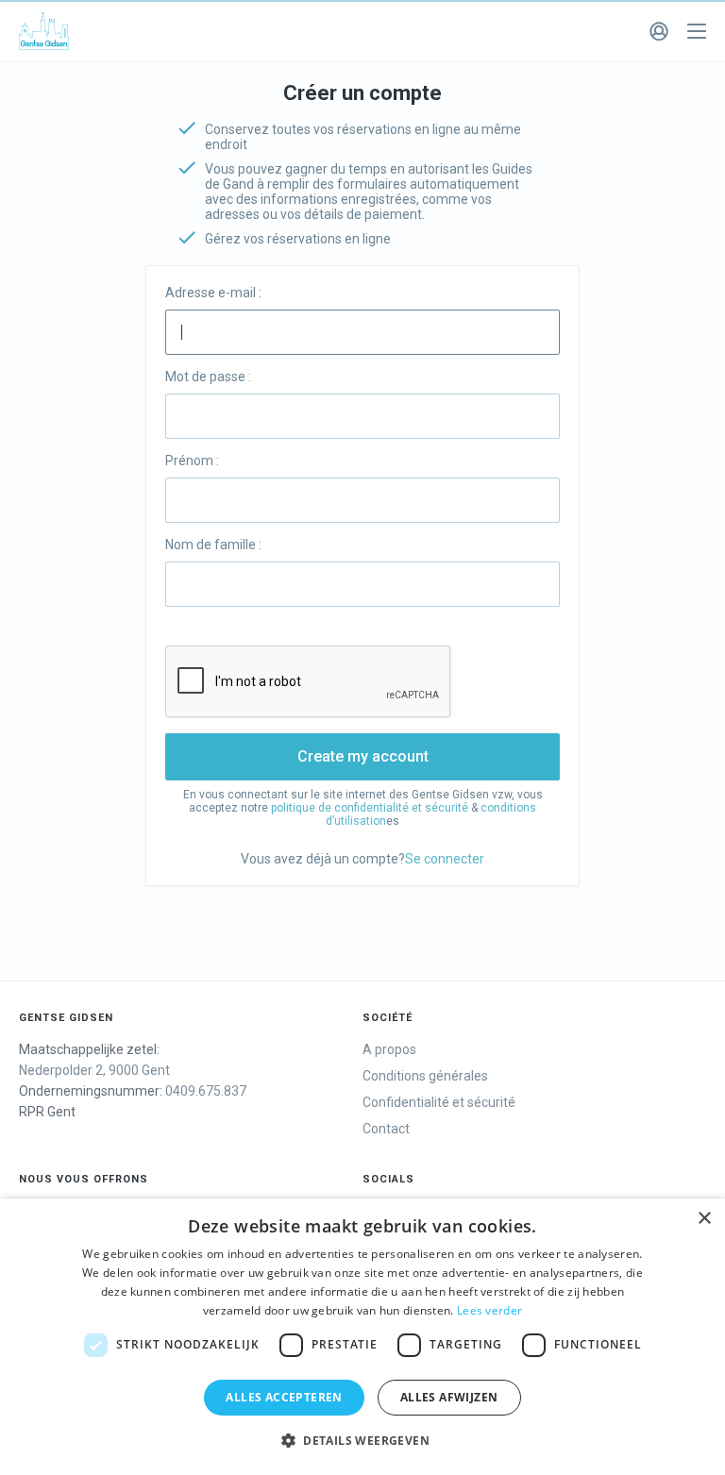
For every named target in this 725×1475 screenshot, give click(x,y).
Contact (386, 1128)
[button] (362, 1441)
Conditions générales (425, 1075)
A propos (389, 1049)
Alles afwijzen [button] (449, 1397)
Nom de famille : (213, 544)
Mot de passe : (208, 376)
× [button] (704, 1219)
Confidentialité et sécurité (438, 1102)
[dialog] (362, 1336)
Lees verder (489, 1310)
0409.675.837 (205, 1090)
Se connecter (444, 858)
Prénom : (192, 460)
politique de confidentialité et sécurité (369, 807)
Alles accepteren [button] (284, 1397)
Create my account (363, 756)
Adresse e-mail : (213, 292)
